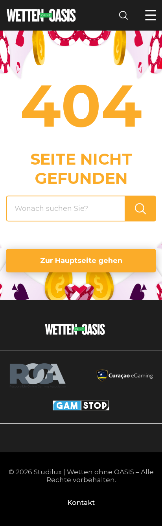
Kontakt (81, 502)
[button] (150, 15)
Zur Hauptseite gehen (81, 260)
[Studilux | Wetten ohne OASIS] (41, 15)
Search (125, 15)
